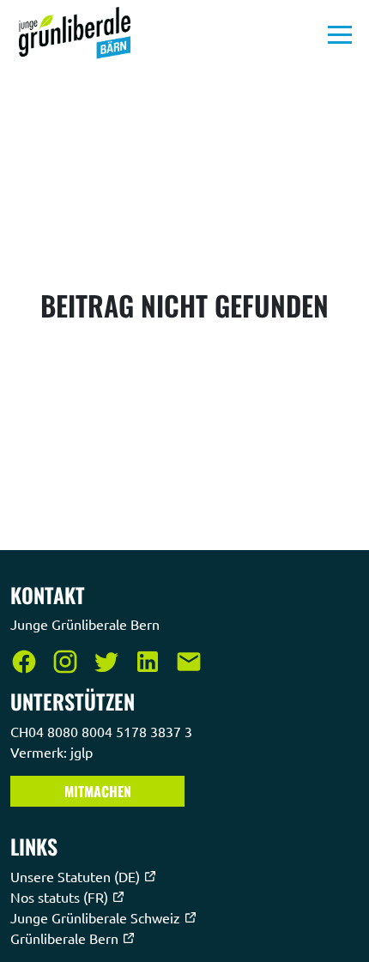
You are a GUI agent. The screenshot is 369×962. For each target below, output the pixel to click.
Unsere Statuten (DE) (76, 876)
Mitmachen (97, 791)
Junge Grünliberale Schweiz (97, 917)
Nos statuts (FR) (61, 896)
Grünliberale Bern (66, 938)
